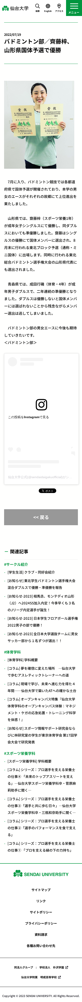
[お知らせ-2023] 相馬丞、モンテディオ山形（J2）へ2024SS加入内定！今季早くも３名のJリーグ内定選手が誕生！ (41, 603)
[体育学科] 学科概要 (23, 659)
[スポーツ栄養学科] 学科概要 (29, 761)
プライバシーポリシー (41, 923)
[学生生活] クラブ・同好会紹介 (31, 572)
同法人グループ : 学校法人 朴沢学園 (39, 967)
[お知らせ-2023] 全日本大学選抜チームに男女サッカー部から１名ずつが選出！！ (43, 637)
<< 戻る (41, 517)
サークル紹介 (17, 564)
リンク (41, 901)
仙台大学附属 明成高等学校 (39, 977)
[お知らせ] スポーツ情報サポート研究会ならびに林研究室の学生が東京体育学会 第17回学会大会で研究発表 (42, 735)
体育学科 (13, 652)
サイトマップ (41, 889)
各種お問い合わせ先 (41, 945)
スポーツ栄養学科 (20, 753)
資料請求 (41, 934)
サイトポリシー (41, 912)
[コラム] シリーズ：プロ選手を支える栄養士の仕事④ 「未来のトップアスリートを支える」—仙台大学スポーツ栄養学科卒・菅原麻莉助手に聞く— (42, 779)
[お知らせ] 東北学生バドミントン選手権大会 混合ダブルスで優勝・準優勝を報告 (41, 584)
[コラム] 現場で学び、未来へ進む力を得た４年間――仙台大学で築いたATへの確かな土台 (42, 687)
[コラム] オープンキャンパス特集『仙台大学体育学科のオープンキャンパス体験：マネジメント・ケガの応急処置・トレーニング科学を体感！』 (42, 709)
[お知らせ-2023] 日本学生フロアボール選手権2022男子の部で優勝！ (43, 621)
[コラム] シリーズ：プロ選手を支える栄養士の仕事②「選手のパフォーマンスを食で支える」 (42, 827)
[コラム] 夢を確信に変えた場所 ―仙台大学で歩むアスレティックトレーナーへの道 (41, 671)
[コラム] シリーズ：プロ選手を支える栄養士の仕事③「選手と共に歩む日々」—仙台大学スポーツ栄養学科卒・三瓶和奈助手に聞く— (42, 805)
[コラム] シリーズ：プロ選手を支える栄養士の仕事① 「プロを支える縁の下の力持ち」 (41, 846)
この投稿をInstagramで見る (28, 417)
